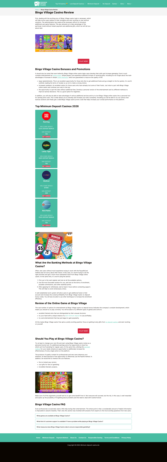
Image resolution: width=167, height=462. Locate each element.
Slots (122, 4)
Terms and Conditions (111, 438)
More (129, 4)
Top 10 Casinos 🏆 (61, 4)
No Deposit (106, 4)
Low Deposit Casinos (77, 4)
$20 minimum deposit (72, 316)
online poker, (57, 75)
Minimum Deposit (93, 4)
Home (38, 438)
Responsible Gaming (95, 438)
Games (114, 4)
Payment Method (62, 438)
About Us (73, 438)
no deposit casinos (112, 322)
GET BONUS (46, 137)
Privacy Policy (126, 438)
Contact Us (82, 438)
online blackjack (62, 77)
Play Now (83, 61)
